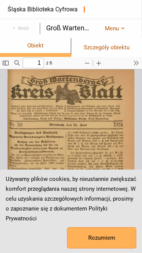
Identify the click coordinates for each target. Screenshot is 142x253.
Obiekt (35, 45)
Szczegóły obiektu (107, 47)
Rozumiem (101, 237)
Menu (112, 28)
